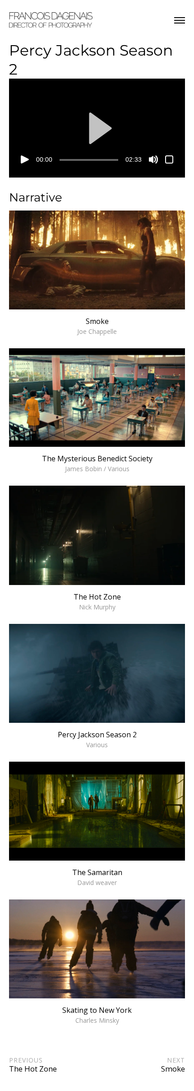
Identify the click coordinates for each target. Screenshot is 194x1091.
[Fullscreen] (169, 159)
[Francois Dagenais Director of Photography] (50, 20)
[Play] (25, 159)
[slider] (89, 160)
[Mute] (153, 159)
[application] (97, 128)
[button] (97, 128)
